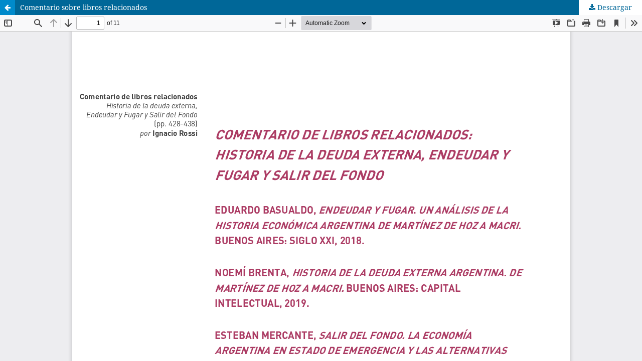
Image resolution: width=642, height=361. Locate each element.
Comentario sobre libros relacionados (83, 7)
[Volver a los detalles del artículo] (7, 7)
